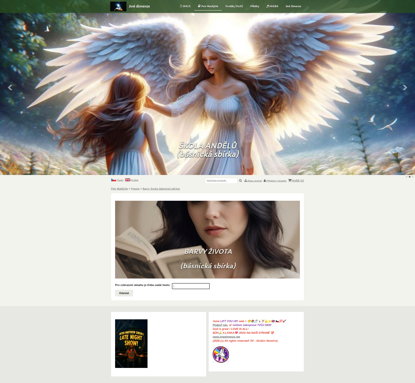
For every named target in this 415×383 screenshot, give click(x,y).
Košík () (297, 180)
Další (404, 87)
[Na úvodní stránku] (118, 10)
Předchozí (10, 87)
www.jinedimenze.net (226, 336)
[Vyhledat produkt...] (240, 181)
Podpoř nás (220, 325)
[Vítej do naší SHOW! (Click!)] (131, 367)
